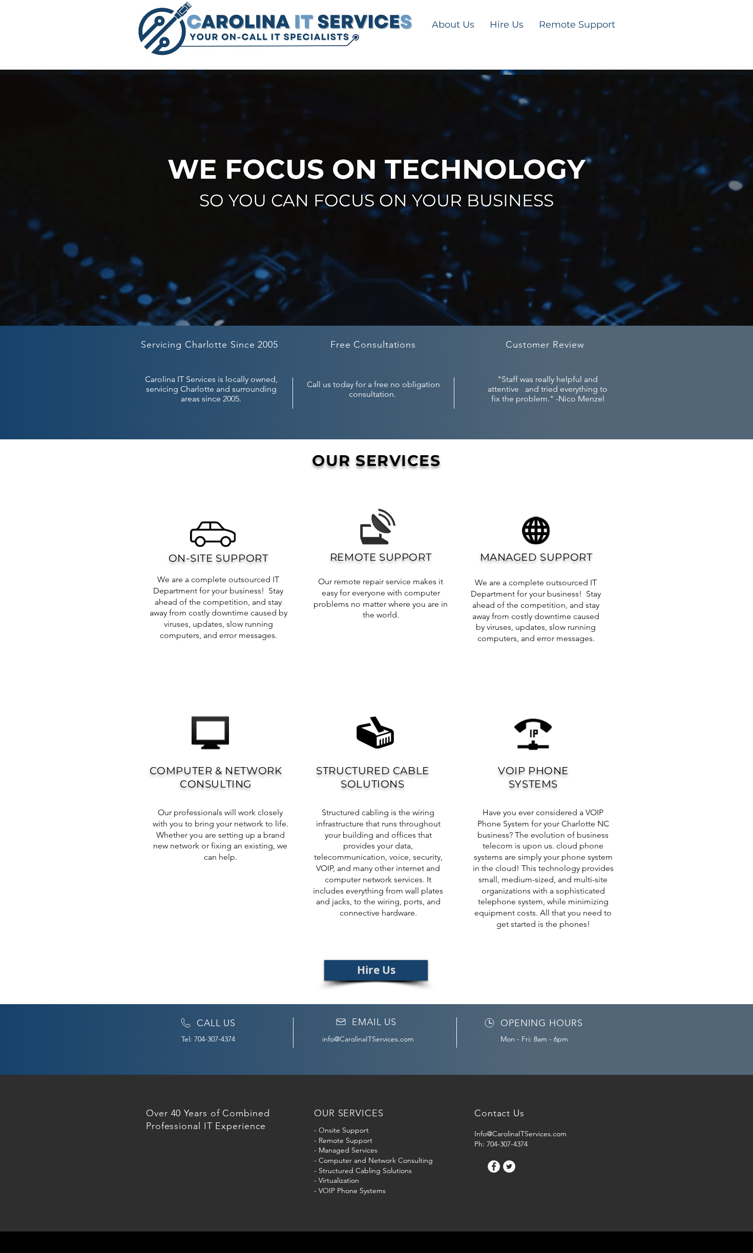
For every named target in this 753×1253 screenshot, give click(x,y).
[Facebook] (494, 1166)
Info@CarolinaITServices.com (520, 1133)
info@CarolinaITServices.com (368, 1039)
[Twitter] (509, 1166)
